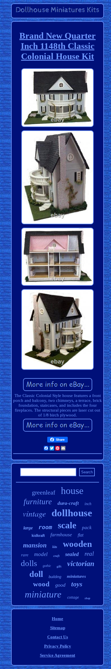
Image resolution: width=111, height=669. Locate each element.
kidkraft (38, 535)
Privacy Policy (57, 646)
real (89, 553)
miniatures (76, 576)
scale (67, 525)
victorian (80, 563)
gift (59, 566)
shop (87, 598)
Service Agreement (57, 655)
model (41, 554)
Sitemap (57, 628)
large (28, 527)
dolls (29, 563)
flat (80, 535)
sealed (72, 554)
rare (24, 555)
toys (76, 584)
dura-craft (68, 503)
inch (88, 504)
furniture (38, 501)
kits (54, 547)
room (45, 527)
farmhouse (61, 534)
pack (87, 527)
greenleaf (43, 492)
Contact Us (57, 637)
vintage (34, 513)
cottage (73, 597)
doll (36, 574)
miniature (43, 594)
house (72, 490)
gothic (47, 566)
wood (41, 584)
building (55, 577)
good (60, 585)
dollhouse (72, 513)
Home (57, 618)
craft (56, 555)
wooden (77, 544)
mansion (35, 545)
